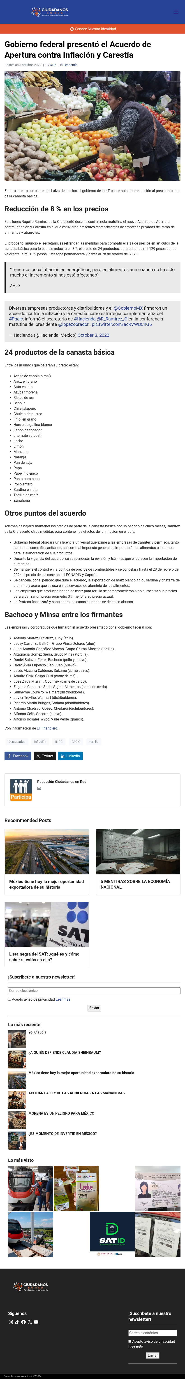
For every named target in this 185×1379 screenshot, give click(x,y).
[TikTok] (17, 1322)
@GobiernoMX (128, 308)
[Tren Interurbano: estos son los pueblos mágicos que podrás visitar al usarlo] (30, 1234)
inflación (40, 741)
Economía (70, 65)
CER (53, 65)
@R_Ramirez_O (112, 319)
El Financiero (47, 728)
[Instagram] (11, 1322)
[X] (29, 1322)
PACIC (76, 741)
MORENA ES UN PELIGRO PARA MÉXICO (61, 1113)
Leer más (63, 999)
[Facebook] (23, 1322)
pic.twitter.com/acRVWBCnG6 (122, 324)
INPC (58, 741)
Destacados (17, 741)
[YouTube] (36, 1322)
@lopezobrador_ (74, 324)
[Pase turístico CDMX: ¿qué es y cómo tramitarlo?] (157, 1234)
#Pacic (16, 319)
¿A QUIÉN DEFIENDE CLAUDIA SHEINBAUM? (64, 1052)
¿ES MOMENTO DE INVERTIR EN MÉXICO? (62, 1134)
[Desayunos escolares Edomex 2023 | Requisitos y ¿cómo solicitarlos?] (76, 1188)
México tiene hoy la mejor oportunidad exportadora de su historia (81, 1073)
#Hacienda (85, 319)
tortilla (93, 741)
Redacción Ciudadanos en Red (61, 782)
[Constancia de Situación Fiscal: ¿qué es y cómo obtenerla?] (112, 1234)
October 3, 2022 (93, 335)
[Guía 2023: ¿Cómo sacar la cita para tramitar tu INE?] (157, 1188)
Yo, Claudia (37, 1032)
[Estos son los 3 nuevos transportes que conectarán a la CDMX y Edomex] (30, 1188)
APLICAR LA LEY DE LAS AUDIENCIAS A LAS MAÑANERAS (76, 1093)
